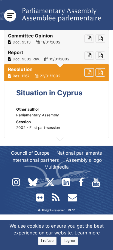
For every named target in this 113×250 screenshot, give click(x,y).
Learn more (87, 233)
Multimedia (56, 167)
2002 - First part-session (38, 127)
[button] (56, 38)
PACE (71, 210)
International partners (35, 160)
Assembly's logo (84, 160)
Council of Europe (30, 153)
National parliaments (79, 153)
